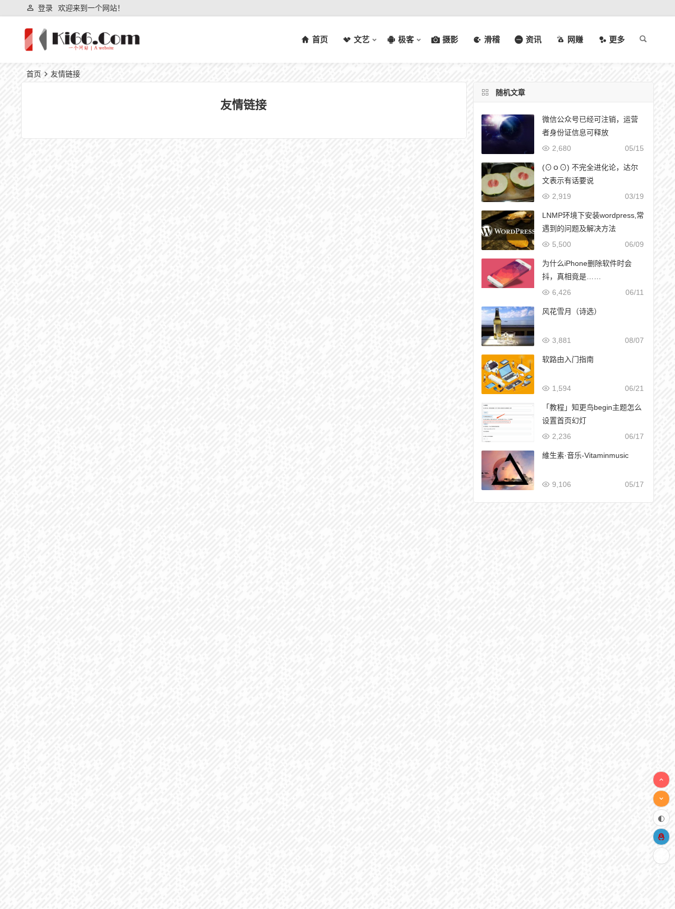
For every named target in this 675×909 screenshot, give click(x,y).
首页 (33, 74)
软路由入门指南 (568, 359)
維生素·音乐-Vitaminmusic (585, 455)
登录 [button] (45, 8)
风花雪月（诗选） (571, 311)
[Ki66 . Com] (82, 48)
